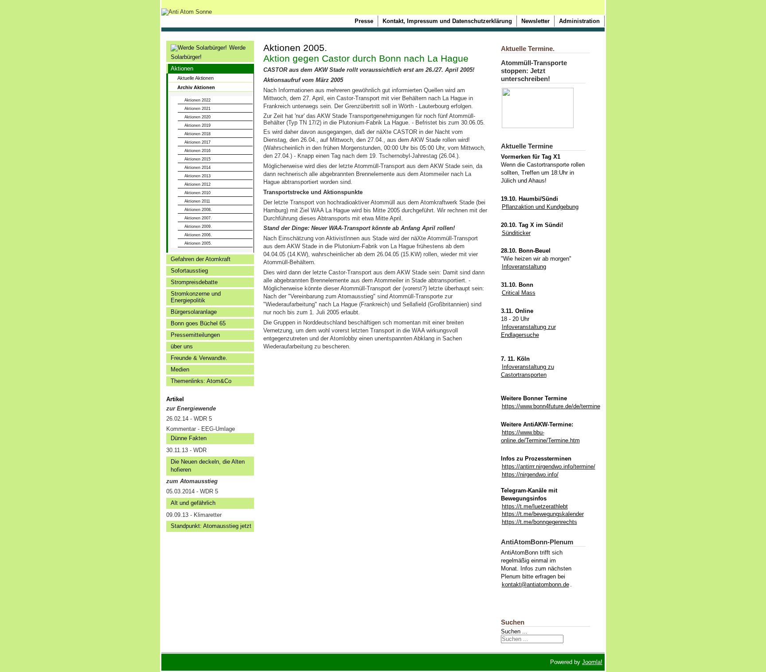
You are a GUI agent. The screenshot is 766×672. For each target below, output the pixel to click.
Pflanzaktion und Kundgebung (540, 206)
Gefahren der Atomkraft (201, 259)
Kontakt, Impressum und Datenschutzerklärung (447, 21)
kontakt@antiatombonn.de (535, 584)
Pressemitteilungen (195, 335)
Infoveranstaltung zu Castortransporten (527, 370)
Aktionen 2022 (197, 100)
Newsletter (535, 21)
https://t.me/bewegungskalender (543, 514)
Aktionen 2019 (197, 125)
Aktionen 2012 (197, 184)
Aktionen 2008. (198, 209)
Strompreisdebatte (194, 282)
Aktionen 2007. (198, 218)
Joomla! (592, 662)
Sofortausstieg (189, 270)
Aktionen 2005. (198, 243)
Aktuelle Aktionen (195, 78)
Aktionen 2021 (197, 108)
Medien (180, 369)
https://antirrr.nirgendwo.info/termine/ (548, 466)
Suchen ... (514, 631)
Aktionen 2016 (197, 150)
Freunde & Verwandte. (199, 358)
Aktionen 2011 (197, 201)
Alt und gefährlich (193, 503)
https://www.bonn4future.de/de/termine (551, 406)
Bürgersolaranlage (194, 312)
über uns (182, 346)
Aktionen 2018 (197, 134)
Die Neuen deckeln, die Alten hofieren (208, 465)
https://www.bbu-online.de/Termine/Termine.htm (540, 436)
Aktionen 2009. (198, 226)
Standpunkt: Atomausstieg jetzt (211, 526)
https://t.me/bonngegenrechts (539, 522)
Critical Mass (518, 292)
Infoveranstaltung (524, 266)
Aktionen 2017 (197, 142)
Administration (579, 21)
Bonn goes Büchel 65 (198, 323)
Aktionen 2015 (197, 159)
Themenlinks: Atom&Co (201, 381)
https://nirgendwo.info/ (530, 474)
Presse (364, 21)
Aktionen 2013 (197, 176)
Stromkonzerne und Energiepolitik (196, 297)
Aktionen (182, 68)
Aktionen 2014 (197, 167)
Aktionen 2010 (197, 193)
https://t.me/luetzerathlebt (535, 506)
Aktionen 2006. (198, 235)
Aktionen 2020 (197, 117)
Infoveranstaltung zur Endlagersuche (528, 331)
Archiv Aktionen (196, 87)
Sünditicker (516, 233)
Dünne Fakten (189, 438)
